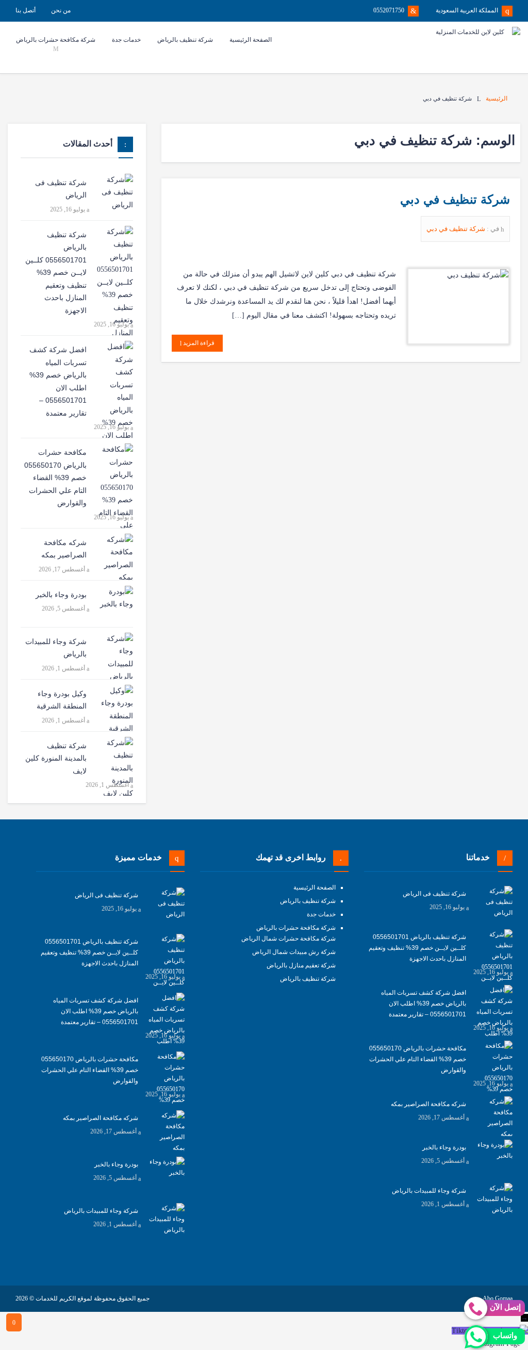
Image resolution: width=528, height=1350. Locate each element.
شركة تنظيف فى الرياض (61, 189)
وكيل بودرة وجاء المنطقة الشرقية (62, 700)
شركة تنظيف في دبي (455, 199)
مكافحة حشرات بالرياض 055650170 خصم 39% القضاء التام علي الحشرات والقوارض (55, 477)
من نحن (61, 10)
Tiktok (461, 1331)
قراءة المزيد (198, 343)
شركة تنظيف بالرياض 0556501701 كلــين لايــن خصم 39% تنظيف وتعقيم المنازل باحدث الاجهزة (56, 273)
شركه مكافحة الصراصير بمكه (64, 548)
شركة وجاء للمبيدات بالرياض (56, 647)
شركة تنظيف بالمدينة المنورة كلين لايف (56, 758)
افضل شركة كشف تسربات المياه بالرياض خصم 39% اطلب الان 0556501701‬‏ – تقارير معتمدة (58, 381)
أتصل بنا (25, 10)
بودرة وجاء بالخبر (61, 594)
